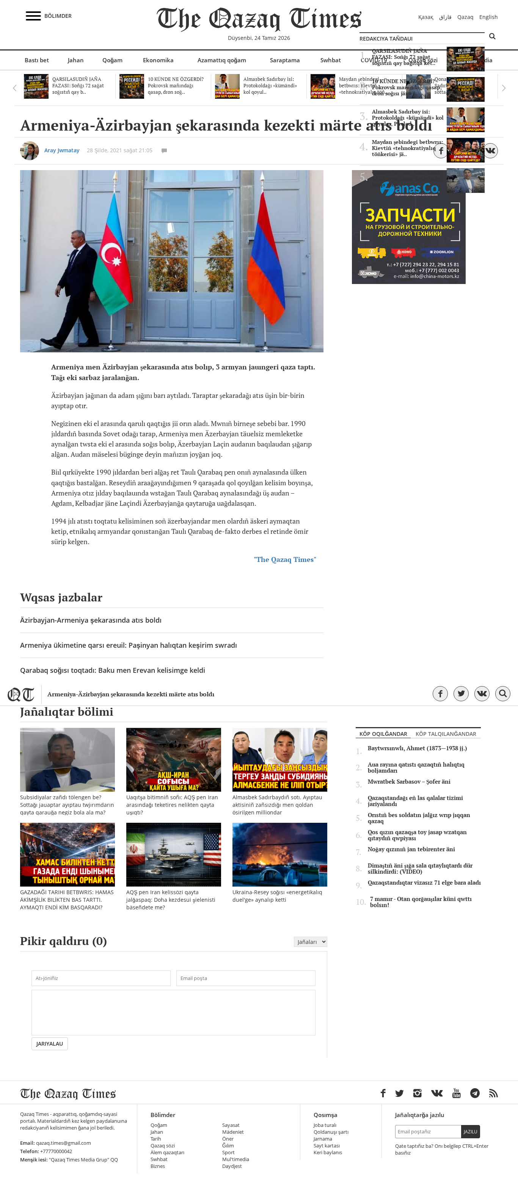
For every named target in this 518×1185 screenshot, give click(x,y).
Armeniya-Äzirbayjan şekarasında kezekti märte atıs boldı (130, 694)
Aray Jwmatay (62, 150)
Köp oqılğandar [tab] (383, 733)
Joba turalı (325, 1125)
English (488, 17)
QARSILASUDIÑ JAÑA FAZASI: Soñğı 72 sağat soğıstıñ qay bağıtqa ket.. (403, 57)
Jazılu (470, 1131)
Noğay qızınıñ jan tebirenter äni (411, 849)
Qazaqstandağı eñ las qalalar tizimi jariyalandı (415, 801)
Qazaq (465, 17)
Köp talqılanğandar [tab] (446, 733)
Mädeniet (233, 1132)
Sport (228, 1152)
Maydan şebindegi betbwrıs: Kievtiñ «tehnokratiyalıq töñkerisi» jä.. (407, 148)
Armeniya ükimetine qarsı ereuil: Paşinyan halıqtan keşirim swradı (128, 645)
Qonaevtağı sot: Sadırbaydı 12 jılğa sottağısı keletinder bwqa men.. (407, 178)
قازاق (445, 17)
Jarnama (323, 1139)
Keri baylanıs (328, 1152)
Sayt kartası (327, 1145)
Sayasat (231, 1125)
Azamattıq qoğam (222, 60)
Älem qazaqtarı (167, 1152)
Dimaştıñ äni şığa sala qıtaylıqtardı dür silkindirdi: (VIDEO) (420, 869)
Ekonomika (158, 60)
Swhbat (330, 60)
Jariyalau (49, 1043)
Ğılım (228, 1145)
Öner (228, 1139)
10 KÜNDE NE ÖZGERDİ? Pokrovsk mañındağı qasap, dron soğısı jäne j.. (407, 87)
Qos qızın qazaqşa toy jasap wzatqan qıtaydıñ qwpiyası (417, 835)
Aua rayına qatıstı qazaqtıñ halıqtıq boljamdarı (416, 768)
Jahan (76, 60)
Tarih (156, 1139)
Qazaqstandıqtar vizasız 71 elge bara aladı (424, 883)
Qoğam (112, 60)
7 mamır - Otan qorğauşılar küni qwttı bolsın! (421, 902)
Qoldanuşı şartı (331, 1132)
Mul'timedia (235, 1159)
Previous (14, 88)
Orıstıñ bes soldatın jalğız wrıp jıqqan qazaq (419, 818)
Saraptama (285, 60)
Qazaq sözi (163, 1145)
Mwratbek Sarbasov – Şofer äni (409, 782)
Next (503, 88)
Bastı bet (37, 60)
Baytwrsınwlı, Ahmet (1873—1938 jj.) (417, 748)
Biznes (158, 1166)
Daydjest (232, 1166)
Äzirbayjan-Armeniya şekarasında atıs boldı (91, 620)
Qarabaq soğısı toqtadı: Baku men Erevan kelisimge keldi (112, 670)
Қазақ (425, 17)
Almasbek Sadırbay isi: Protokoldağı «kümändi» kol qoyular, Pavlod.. (408, 118)
